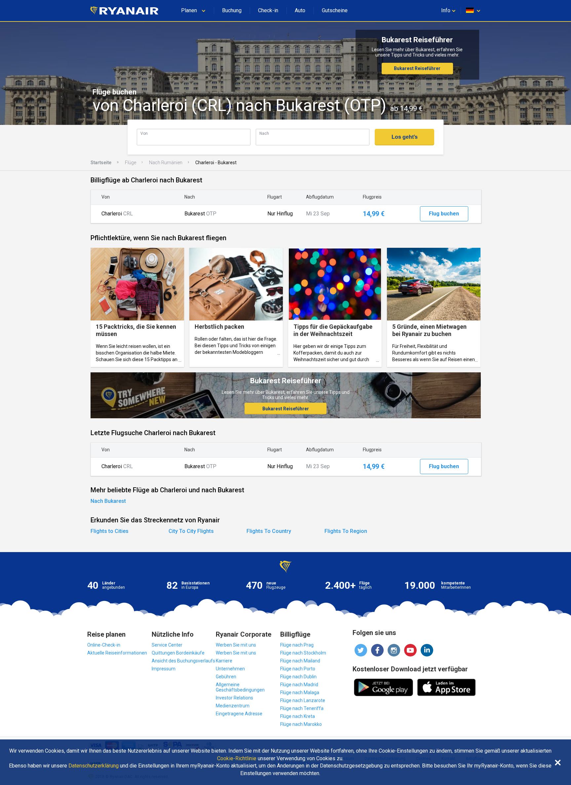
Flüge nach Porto (297, 668)
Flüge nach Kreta (297, 716)
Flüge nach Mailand (300, 660)
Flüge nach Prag (297, 645)
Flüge (130, 162)
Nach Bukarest (108, 501)
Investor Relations (234, 697)
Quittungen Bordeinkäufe (178, 652)
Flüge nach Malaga (299, 692)
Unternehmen (230, 668)
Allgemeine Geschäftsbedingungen (240, 687)
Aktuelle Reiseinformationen (117, 652)
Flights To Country (269, 531)
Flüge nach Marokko (301, 724)
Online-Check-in (103, 645)
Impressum (163, 668)
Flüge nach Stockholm (303, 652)
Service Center (167, 645)
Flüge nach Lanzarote (302, 700)
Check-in (268, 10)
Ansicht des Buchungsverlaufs (183, 660)
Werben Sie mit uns (236, 645)
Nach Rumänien (165, 162)
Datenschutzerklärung (93, 766)
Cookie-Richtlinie (236, 759)
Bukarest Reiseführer (417, 68)
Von (144, 133)
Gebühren (226, 676)
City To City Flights (191, 531)
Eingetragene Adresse (239, 713)
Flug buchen (444, 213)
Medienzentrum (232, 705)
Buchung (232, 10)
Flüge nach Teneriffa (302, 708)
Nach (264, 133)
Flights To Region (345, 531)
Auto (300, 10)
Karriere (224, 660)
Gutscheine (335, 10)
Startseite (101, 162)
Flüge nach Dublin (298, 676)
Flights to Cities (110, 531)
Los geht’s (405, 137)
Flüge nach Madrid (299, 684)
